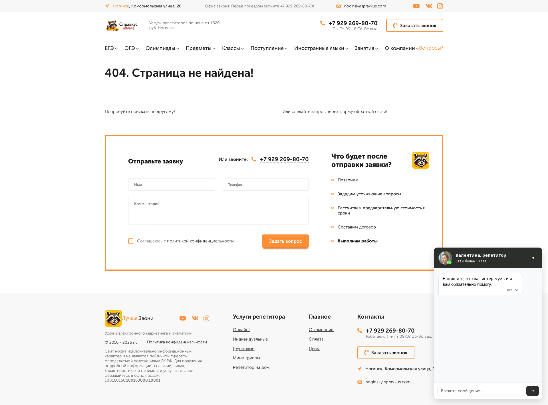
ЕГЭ (109, 48)
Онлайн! (241, 329)
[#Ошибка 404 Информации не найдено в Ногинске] (125, 25)
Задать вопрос (285, 241)
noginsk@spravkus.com (365, 6)
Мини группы (246, 358)
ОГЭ (129, 48)
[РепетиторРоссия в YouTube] (416, 6)
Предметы (198, 48)
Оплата (316, 339)
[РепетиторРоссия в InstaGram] (440, 6)
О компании (400, 48)
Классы (231, 48)
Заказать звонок (418, 25)
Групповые (243, 348)
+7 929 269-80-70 (353, 23)
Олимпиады (160, 48)
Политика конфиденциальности (177, 342)
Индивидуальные (250, 339)
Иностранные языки (319, 48)
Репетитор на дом (251, 367)
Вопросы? (431, 48)
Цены (314, 348)
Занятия (364, 48)
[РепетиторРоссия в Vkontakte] (429, 6)
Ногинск (121, 6)
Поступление (267, 48)
